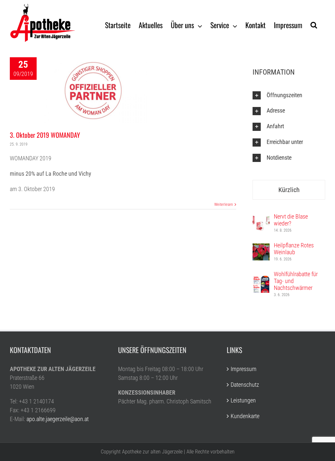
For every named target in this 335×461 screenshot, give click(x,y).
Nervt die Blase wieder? (291, 220)
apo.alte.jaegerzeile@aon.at (57, 419)
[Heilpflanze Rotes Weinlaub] (261, 247)
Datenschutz (245, 384)
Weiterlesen (223, 204)
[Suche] (313, 24)
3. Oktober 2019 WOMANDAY (45, 135)
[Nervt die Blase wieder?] (261, 219)
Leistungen (243, 400)
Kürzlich (289, 190)
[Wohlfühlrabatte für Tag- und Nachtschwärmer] (261, 280)
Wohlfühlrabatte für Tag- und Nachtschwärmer (296, 281)
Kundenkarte (245, 416)
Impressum (243, 368)
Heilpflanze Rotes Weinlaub (294, 249)
